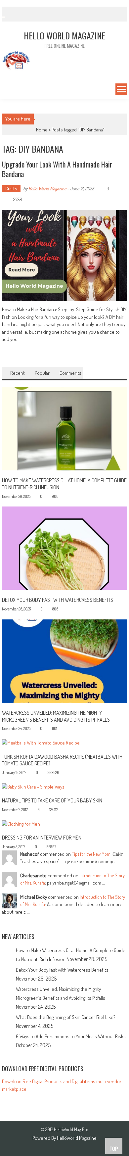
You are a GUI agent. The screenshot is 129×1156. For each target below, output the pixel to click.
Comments (70, 373)
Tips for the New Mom (91, 854)
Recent (17, 373)
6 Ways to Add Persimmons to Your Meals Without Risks (71, 1036)
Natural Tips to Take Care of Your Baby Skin (52, 800)
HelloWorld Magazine (77, 1138)
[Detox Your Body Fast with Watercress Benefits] (64, 548)
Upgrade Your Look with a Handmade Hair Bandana (57, 169)
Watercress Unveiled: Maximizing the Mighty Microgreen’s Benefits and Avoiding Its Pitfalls (56, 716)
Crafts (11, 188)
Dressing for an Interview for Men (41, 837)
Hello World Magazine (47, 188)
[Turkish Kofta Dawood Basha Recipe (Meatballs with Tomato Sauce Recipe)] (41, 742)
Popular (42, 373)
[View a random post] (6, 90)
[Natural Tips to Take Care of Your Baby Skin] (33, 786)
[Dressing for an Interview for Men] (21, 823)
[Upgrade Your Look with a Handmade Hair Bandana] (64, 255)
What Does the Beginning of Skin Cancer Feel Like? (65, 1017)
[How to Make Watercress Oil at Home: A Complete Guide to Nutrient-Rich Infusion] (64, 428)
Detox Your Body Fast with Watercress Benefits (57, 600)
